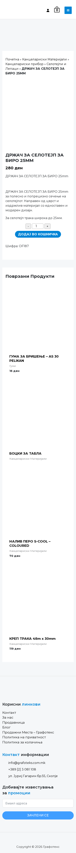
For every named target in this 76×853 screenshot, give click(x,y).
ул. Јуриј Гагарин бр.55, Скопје (33, 776)
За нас (7, 717)
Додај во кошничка (38, 234)
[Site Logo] (19, 10)
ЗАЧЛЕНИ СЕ (38, 815)
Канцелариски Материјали (44, 59)
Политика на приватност (24, 737)
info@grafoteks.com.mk (26, 763)
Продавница (13, 722)
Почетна (12, 59)
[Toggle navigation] (68, 10)
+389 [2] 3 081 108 (22, 769)
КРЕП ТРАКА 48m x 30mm (32, 639)
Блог (6, 727)
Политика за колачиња (22, 742)
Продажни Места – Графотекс (28, 732)
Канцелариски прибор (24, 64)
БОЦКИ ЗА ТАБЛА (25, 453)
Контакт (9, 713)
